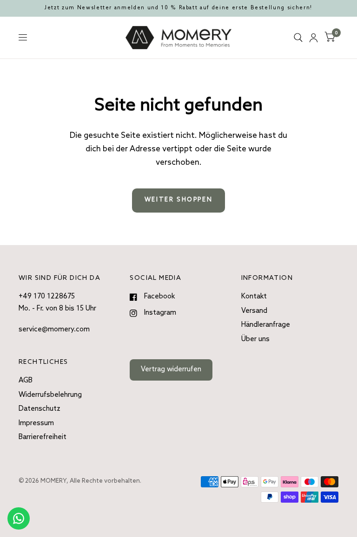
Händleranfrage (265, 325)
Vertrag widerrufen (171, 369)
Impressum (36, 423)
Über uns (255, 339)
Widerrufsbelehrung (50, 395)
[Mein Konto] (313, 37)
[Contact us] (18, 518)
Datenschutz (39, 409)
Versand (254, 311)
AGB (26, 380)
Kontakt (254, 296)
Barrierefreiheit (42, 437)
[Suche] (298, 37)
